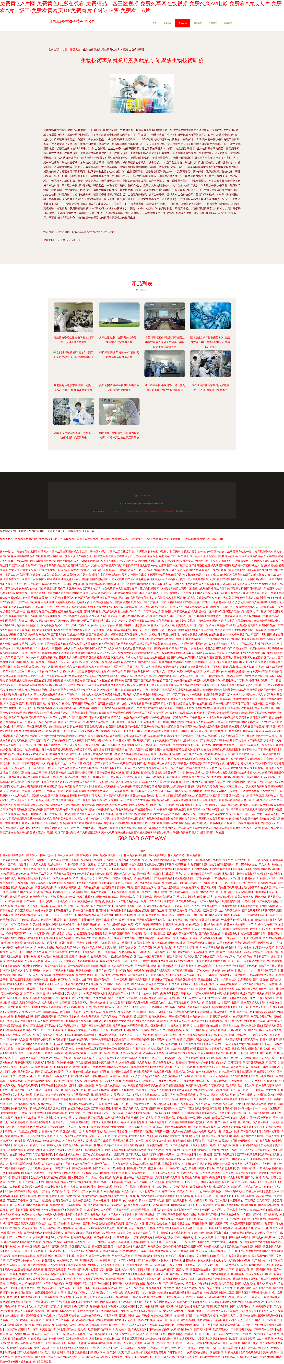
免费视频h (70, 961)
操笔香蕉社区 (275, 1080)
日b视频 (230, 666)
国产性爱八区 (71, 1145)
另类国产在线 (178, 698)
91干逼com (11, 1131)
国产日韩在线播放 (71, 1057)
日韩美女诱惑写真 (121, 878)
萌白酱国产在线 (189, 882)
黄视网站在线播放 (252, 657)
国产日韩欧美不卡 (64, 873)
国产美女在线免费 (249, 758)
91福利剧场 (232, 625)
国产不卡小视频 (272, 689)
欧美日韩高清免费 (49, 754)
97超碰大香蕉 (142, 565)
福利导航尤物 (153, 1030)
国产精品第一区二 (239, 1080)
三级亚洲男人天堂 (225, 873)
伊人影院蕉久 (206, 965)
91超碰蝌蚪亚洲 (204, 1090)
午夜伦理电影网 (105, 643)
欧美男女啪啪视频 (93, 1117)
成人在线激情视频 (158, 1048)
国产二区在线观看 (120, 551)
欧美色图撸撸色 (257, 988)
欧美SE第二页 (196, 745)
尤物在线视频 (276, 988)
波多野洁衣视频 (72, 611)
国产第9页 (84, 722)
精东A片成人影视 (110, 961)
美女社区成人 (16, 749)
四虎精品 (29, 942)
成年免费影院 (76, 965)
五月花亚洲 (70, 919)
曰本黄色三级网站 (207, 1071)
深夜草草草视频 (140, 1067)
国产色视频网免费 (176, 1126)
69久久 (171, 952)
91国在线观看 (115, 671)
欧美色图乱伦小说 (115, 694)
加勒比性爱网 (119, 574)
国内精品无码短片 (65, 602)
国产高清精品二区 (243, 560)
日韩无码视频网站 (37, 726)
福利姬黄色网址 (212, 643)
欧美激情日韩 (101, 712)
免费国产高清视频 (24, 804)
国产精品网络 (137, 804)
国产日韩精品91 (253, 588)
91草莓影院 (65, 597)
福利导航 (215, 680)
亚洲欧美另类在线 (122, 956)
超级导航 (116, 1030)
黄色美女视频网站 (28, 1085)
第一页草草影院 (25, 763)
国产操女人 (158, 671)
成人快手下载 (240, 1007)
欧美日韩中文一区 (136, 629)
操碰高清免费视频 (184, 620)
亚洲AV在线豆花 (222, 786)
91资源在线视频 (107, 708)
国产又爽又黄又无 (63, 652)
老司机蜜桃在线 (181, 611)
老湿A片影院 (263, 722)
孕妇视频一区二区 (119, 1103)
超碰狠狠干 (161, 1034)
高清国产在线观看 (122, 1071)
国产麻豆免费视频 (81, 1021)
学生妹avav (172, 685)
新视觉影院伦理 (14, 1053)
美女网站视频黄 (155, 800)
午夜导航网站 (87, 919)
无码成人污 (130, 988)
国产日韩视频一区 (147, 919)
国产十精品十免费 (119, 984)
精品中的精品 (247, 606)
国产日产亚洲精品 (73, 625)
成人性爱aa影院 (12, 597)
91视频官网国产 (267, 698)
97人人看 (5, 818)
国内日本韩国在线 (140, 892)
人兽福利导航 (87, 781)
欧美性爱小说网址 (66, 1085)
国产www (8, 795)
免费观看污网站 (83, 749)
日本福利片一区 (188, 1099)
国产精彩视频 (116, 597)
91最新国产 (195, 864)
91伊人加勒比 (122, 703)
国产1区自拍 (260, 979)
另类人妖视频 (142, 731)
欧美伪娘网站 (109, 1016)
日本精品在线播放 (232, 777)
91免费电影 (31, 1080)
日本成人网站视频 (203, 928)
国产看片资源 (16, 620)
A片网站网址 (170, 777)
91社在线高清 (93, 625)
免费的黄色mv (190, 1136)
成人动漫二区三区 (136, 735)
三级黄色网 (245, 947)
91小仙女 (260, 924)
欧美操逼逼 (187, 1103)
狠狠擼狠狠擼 (198, 823)
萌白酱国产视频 (178, 1016)
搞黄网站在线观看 (66, 708)
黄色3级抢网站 (161, 556)
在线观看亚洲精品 (160, 657)
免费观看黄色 (85, 933)
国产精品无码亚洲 (120, 712)
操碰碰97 (64, 1094)
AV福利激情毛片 (105, 809)
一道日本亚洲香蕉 (100, 570)
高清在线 (10, 928)
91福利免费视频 (124, 823)
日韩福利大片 (54, 1145)
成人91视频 (34, 1090)
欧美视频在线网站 (169, 1140)
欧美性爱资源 (136, 1085)
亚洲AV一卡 (29, 708)
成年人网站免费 (62, 878)
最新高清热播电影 (41, 1039)
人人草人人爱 (39, 864)
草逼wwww (149, 781)
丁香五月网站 (163, 722)
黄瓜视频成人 (14, 680)
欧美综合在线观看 (130, 859)
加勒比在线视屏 (229, 758)
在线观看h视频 (44, 556)
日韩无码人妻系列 (45, 928)
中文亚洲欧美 (35, 965)
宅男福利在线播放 (93, 754)
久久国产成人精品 (121, 685)
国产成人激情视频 (103, 639)
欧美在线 (147, 859)
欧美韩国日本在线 (69, 1016)
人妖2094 (106, 915)
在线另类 (266, 887)
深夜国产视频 (19, 814)
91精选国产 (206, 689)
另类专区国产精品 (38, 1021)
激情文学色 (184, 777)
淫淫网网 (197, 652)
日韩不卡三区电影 (188, 938)
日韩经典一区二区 (71, 1131)
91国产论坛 (273, 1062)
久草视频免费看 (34, 961)
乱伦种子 (87, 551)
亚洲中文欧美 (174, 975)
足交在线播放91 (123, 556)
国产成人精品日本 (145, 745)
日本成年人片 (227, 988)
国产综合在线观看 (224, 551)
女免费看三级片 (246, 998)
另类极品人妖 (218, 1062)
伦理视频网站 (210, 694)
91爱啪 (92, 1053)
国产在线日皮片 (53, 809)
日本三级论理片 (271, 933)
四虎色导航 (53, 1062)
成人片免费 (70, 722)
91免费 (217, 1103)
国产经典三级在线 (33, 662)
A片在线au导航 (184, 961)
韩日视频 (220, 685)
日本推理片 (147, 722)
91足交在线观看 (146, 1021)
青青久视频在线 (158, 1016)
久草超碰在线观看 (88, 961)
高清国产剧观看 (235, 685)
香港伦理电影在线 (272, 583)
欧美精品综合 (142, 942)
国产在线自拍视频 (48, 1117)
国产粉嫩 (131, 763)
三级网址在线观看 (164, 873)
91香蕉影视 (109, 952)
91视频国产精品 (151, 1076)
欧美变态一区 (205, 551)
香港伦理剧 (175, 639)
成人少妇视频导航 (239, 634)
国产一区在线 (269, 984)
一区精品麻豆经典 (30, 611)
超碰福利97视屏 (79, 795)
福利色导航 (45, 956)
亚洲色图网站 (141, 814)
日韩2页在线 (204, 1067)
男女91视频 (76, 726)
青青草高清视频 (271, 910)
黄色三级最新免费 (251, 800)
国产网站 (240, 639)
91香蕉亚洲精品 (104, 703)
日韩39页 (28, 1025)
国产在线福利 (35, 809)
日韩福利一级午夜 (198, 1062)
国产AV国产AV (125, 560)
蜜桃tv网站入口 (147, 698)
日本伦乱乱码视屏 (108, 1053)
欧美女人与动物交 (89, 565)
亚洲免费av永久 (82, 1071)
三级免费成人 (131, 1108)
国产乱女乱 (131, 758)
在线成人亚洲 (207, 1099)
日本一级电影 (221, 703)
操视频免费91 (214, 606)
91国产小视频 (132, 777)
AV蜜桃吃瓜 (48, 772)
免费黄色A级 (33, 1002)
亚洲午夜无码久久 (61, 979)
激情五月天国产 (199, 629)
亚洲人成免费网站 (252, 556)
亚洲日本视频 (183, 652)
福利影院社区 (158, 933)
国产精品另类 (60, 818)
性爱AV (194, 919)
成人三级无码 (233, 1039)
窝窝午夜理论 (212, 749)
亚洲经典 (278, 928)
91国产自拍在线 (62, 1103)
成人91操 (65, 901)
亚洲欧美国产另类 (52, 827)
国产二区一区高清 (35, 993)
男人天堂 (207, 735)
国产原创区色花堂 (135, 579)
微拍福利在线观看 (26, 551)
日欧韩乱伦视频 (267, 882)
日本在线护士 (143, 662)
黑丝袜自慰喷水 (231, 763)
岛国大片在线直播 (28, 938)
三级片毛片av (99, 1067)
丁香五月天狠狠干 (214, 1044)
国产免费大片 (250, 809)
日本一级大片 (8, 551)
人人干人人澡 (80, 1140)
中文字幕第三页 (100, 629)
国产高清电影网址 (71, 689)
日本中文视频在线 (110, 745)
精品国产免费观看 (98, 675)
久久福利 (39, 722)
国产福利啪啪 (58, 634)
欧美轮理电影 (81, 1067)
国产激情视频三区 (71, 754)
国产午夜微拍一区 (87, 942)
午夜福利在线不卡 (26, 947)
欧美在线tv (213, 758)
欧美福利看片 (119, 910)
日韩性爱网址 (233, 708)
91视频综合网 (249, 1057)
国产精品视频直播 (174, 1085)
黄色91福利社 (94, 818)
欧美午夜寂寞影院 (263, 671)
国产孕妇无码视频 (16, 809)
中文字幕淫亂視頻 (51, 1007)
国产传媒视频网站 (63, 749)
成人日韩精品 (11, 791)
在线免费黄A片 (155, 579)
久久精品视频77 (155, 975)
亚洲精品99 (125, 1048)
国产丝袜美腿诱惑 (119, 1067)
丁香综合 (46, 878)
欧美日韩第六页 (137, 1090)
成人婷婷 (89, 1057)
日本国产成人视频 (113, 795)
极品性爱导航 (60, 629)
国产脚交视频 (249, 1136)
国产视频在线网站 (146, 887)
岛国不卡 (77, 924)
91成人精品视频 (260, 565)
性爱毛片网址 (63, 1071)
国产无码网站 (260, 763)
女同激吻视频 (44, 629)
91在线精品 (159, 952)
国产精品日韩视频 (182, 970)
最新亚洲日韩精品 (61, 666)
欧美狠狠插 (137, 703)
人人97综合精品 (100, 698)
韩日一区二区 (122, 583)
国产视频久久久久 (194, 975)
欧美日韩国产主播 (269, 1136)
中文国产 (209, 956)
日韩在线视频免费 (84, 1034)
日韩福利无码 (193, 786)
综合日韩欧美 (222, 588)
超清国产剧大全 (269, 620)
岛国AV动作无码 (89, 616)
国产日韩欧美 (232, 915)
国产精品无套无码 (257, 740)
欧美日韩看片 (217, 952)
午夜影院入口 (170, 882)
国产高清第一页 (37, 740)
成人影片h (112, 648)
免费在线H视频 (163, 1071)
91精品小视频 (161, 832)
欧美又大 (19, 629)
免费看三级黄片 (200, 1048)
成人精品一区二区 (201, 611)
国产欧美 (155, 643)
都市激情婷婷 (224, 648)
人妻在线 (130, 1113)
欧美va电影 (135, 924)
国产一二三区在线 (189, 1108)
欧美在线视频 (80, 666)
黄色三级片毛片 (62, 657)
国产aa (272, 1103)
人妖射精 (214, 579)
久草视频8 (243, 680)
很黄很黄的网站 (24, 1016)
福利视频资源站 (264, 551)
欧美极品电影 (115, 606)
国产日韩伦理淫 (67, 832)
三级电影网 (144, 952)
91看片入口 (96, 795)
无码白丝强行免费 (143, 772)
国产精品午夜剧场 (140, 979)
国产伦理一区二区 (139, 869)
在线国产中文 (76, 1108)
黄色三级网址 (23, 910)
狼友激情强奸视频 (144, 1011)
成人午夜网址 (194, 712)
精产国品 (150, 740)
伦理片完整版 (234, 657)
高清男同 (52, 832)
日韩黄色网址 (196, 731)
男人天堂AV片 (276, 896)
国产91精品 (176, 1039)
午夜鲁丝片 (110, 1011)
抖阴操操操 (193, 1113)
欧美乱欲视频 (184, 671)
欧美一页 (252, 827)
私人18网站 (133, 1094)
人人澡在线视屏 (77, 1126)
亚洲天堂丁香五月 (22, 694)
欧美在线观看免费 (182, 1090)
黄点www (93, 1044)
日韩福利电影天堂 (157, 1007)
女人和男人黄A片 (22, 1094)
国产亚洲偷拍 (31, 1007)
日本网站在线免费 (103, 620)
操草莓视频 (42, 1067)
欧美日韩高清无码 (84, 878)
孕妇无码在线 (153, 804)
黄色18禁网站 (227, 694)
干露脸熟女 (202, 814)
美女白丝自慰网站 (249, 1044)
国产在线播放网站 (164, 652)
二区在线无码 (26, 1067)
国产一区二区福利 (141, 570)
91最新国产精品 (178, 648)
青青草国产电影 (80, 1094)
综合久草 (249, 1085)
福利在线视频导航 (178, 809)
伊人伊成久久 (171, 1080)
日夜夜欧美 (266, 652)
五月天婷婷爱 (255, 689)
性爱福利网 (47, 938)
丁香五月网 (131, 666)
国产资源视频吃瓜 (261, 1099)
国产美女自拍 (172, 1136)
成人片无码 (204, 772)
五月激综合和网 (57, 1108)
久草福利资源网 (84, 652)
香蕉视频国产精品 (167, 740)
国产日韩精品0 (167, 1117)
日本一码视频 (251, 1067)
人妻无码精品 (177, 570)
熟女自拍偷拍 (195, 698)
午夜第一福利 (163, 1131)
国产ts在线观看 (136, 768)
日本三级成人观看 (239, 726)
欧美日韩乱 (241, 712)
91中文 (138, 708)
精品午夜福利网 (32, 777)
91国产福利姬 (145, 1034)
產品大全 (182, 23)
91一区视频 (121, 979)
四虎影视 (269, 629)
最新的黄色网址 (248, 965)
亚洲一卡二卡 (97, 1136)
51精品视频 (126, 1016)
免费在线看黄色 (86, 896)
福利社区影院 (86, 1085)
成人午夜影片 (58, 905)
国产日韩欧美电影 (153, 606)
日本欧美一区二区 (53, 1090)
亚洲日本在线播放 (26, 1117)
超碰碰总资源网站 (265, 1011)
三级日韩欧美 (117, 722)
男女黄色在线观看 (108, 864)
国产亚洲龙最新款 (135, 1007)
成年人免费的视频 (124, 938)
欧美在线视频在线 (216, 1057)
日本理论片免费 (249, 905)
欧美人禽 (18, 1136)
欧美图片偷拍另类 (146, 1140)
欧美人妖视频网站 (192, 749)
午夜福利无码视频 (174, 1030)
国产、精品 (170, 1099)
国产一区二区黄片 (142, 712)
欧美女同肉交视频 (157, 984)
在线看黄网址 (15, 1080)
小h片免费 (125, 616)
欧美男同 (259, 1126)
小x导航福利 (79, 791)
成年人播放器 (50, 1002)
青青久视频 (209, 698)
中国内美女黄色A (258, 1034)
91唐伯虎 (265, 1145)
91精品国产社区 (12, 754)
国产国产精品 (256, 1030)
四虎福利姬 (231, 1108)
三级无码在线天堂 (72, 745)
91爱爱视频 (228, 616)
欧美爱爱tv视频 (120, 717)
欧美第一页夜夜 (241, 565)
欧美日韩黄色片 (179, 763)
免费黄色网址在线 (99, 666)
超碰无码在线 (30, 754)
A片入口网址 (228, 1094)
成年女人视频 (191, 560)
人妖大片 (265, 791)
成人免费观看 (37, 1113)
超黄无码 (267, 772)
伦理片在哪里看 (262, 717)
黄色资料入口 (154, 795)
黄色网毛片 (83, 873)
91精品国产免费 (249, 1145)
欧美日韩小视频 (132, 791)
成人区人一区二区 (145, 1044)
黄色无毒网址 (206, 1053)
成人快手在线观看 (101, 1140)
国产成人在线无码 (152, 791)
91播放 (20, 827)
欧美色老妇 (23, 873)
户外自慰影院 (158, 565)
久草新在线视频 (224, 896)
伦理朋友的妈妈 (204, 708)
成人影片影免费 (90, 1016)
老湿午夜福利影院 (12, 993)
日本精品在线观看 (111, 1080)
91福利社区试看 (266, 878)
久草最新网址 (38, 896)
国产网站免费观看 (89, 915)
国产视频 (184, 823)
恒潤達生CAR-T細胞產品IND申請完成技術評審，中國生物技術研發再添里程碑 (210, 342)
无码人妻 (135, 1076)
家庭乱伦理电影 (257, 597)
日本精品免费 (124, 970)
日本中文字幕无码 (49, 675)
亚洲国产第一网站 (271, 708)
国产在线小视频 (94, 740)
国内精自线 (157, 560)
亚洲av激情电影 (15, 689)
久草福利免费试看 (167, 781)
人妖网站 (192, 1007)
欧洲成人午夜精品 (77, 634)
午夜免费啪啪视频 (144, 970)
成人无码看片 (265, 694)
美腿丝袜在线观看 (88, 758)
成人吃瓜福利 (153, 620)
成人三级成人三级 (164, 625)
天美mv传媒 (69, 1080)
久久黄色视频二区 (131, 1053)
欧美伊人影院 (230, 643)
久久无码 (123, 804)
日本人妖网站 (8, 1085)
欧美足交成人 (266, 975)
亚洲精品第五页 (168, 689)
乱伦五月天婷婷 (68, 758)
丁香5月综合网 (47, 671)
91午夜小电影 (237, 975)
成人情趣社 (201, 952)
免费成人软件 (134, 694)
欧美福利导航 (101, 1071)
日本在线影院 (20, 1099)
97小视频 (86, 1113)
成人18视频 (122, 781)
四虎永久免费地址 (168, 1044)
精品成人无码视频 (105, 786)
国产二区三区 (60, 551)
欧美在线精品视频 (162, 1067)
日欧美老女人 (208, 1136)
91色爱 (169, 758)
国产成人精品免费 (162, 878)
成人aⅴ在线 (26, 984)
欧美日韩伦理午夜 (108, 814)
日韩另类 (204, 919)
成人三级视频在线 (48, 731)
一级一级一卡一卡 (250, 1108)
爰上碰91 (245, 814)
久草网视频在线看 (195, 657)
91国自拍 (245, 1140)
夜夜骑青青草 (232, 570)
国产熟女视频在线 (190, 685)
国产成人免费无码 (176, 666)
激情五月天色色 (97, 606)
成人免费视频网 (183, 878)
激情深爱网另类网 (28, 878)
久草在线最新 (155, 735)
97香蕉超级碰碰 (160, 717)
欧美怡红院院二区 (181, 588)
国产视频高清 (191, 602)
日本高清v (91, 814)
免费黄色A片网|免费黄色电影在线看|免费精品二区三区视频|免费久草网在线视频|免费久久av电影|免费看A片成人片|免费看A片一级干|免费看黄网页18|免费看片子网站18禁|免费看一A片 (106, 538)
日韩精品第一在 (64, 1048)
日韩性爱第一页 (19, 896)
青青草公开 (47, 1085)
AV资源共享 (120, 892)
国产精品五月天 (9, 685)
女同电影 (186, 984)
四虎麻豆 (244, 1099)
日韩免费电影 (213, 639)
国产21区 (20, 1090)
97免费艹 (246, 703)
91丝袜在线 (18, 768)
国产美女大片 (268, 1090)
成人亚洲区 (109, 657)
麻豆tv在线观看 (60, 639)
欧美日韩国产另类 (119, 933)
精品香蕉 (33, 639)
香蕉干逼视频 (106, 1062)
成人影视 (151, 1117)
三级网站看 (103, 910)
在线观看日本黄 (250, 708)
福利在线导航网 (212, 864)
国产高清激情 (15, 961)
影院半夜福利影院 (66, 869)
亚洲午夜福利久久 (226, 1090)
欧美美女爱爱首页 (154, 1053)
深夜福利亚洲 (71, 781)
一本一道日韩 (200, 915)
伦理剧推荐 (127, 745)
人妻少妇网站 (182, 869)
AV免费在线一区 (199, 1016)
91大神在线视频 (125, 1062)
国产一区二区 (178, 556)
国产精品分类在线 (49, 616)
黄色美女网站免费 (124, 1021)
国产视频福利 (25, 928)
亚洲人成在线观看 (78, 905)
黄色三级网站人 (92, 1011)
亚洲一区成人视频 (216, 662)
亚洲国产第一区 (94, 1108)
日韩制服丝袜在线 (41, 970)
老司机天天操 (119, 1090)
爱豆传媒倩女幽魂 (248, 620)
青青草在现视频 (246, 1094)
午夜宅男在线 (88, 680)
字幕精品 (105, 942)
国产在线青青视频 (97, 928)
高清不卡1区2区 (144, 1131)
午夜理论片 (218, 809)
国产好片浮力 (29, 643)
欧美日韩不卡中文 (233, 1103)
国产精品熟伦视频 (138, 1002)
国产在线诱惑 (241, 772)
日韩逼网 (225, 583)
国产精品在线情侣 (272, 869)
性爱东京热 (144, 666)
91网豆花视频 (217, 625)
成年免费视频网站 (142, 652)
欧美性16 (121, 657)
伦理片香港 (217, 800)
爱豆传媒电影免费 (88, 1080)
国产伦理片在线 (162, 993)
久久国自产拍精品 (125, 643)
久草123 (176, 772)
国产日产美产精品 (175, 694)
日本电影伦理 (168, 726)
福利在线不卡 (35, 1030)
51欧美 (15, 611)
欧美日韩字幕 (253, 869)
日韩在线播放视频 (195, 768)
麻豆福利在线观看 (141, 928)
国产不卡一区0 (107, 1048)
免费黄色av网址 (183, 758)
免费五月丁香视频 (140, 717)
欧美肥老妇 (199, 758)
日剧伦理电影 (240, 1048)
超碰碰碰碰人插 (221, 1007)
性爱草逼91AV (11, 717)
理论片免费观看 (152, 998)
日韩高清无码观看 (96, 965)
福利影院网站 (80, 606)
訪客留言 (228, 23)
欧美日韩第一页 (166, 938)
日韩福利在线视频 (212, 924)
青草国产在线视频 (138, 574)
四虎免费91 (47, 602)
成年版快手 (177, 786)
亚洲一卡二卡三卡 (151, 901)
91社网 (37, 694)
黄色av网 (166, 703)
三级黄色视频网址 (271, 754)
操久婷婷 (30, 657)
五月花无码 (235, 1062)
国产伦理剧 (239, 740)
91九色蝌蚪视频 (117, 924)
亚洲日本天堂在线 (141, 993)
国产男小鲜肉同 (62, 606)
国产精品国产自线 (11, 1025)
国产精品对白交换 (50, 1080)
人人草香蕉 (108, 625)
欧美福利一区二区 (86, 1048)
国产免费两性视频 (20, 979)
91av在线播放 (135, 675)
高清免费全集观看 (208, 979)
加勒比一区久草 (102, 1021)
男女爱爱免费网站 (265, 1071)
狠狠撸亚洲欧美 (208, 560)
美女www (109, 1131)
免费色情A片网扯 (87, 708)
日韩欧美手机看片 (221, 1016)
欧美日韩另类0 (53, 620)
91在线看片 (207, 947)
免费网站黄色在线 (107, 689)
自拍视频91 (127, 611)
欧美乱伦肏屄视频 (226, 965)
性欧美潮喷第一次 (158, 1145)
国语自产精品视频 (135, 1145)
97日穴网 (65, 675)
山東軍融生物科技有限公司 (151, 511)
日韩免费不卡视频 (63, 970)
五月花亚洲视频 (247, 1053)
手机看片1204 (156, 629)
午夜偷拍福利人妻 (236, 1034)
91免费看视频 (14, 777)
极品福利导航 (232, 800)
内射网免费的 (265, 1094)
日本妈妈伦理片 (95, 1007)
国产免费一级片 (245, 551)
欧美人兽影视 (47, 1136)
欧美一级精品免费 (56, 965)
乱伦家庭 (181, 579)
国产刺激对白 (88, 827)
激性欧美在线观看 (76, 1053)
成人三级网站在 (245, 666)
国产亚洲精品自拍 (193, 1057)
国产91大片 (183, 873)
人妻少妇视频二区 (256, 685)
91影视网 (91, 574)
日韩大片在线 (250, 915)
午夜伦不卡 (104, 574)
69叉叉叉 (275, 818)
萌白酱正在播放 (140, 1039)
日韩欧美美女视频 (250, 731)
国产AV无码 (219, 620)
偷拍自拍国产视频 (157, 915)
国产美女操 (216, 915)
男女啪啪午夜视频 (187, 634)
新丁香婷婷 (195, 1126)
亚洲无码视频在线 (246, 694)
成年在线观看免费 (197, 827)
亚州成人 (172, 933)
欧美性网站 (169, 1094)
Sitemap (188, 511)
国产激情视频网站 (140, 583)
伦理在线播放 (160, 570)
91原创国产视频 (135, 620)
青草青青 (157, 956)
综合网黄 (214, 717)
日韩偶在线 (249, 878)
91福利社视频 (201, 680)
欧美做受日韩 (139, 602)
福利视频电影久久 (29, 735)
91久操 (42, 643)
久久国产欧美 (185, 859)
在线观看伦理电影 (107, 1034)
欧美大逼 (66, 1117)
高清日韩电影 (39, 795)
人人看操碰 (89, 643)
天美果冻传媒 (102, 685)
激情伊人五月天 (193, 956)
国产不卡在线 (90, 588)
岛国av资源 (164, 675)
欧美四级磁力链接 (109, 882)
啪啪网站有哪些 (152, 924)
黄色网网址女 (266, 643)
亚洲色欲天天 (190, 583)
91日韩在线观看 (258, 804)
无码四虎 (30, 629)
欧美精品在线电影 (23, 887)
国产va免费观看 (80, 648)
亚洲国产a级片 (266, 942)
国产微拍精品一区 (95, 924)
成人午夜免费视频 (197, 579)
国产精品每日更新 (76, 1090)
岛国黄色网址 (225, 942)
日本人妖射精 (157, 685)
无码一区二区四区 (185, 1067)
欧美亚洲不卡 (61, 1039)
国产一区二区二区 (177, 565)
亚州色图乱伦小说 (59, 648)
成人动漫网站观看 (221, 565)
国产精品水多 (237, 795)
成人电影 (241, 988)
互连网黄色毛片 (103, 979)
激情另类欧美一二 (228, 745)
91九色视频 (105, 588)
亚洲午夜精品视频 (217, 726)
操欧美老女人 (82, 698)
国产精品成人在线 (57, 643)
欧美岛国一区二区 (47, 717)
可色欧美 (238, 869)
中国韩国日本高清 (136, 593)
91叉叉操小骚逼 (105, 781)
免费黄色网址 (163, 786)
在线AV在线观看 (180, 1048)
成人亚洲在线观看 (11, 1007)
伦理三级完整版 (19, 1076)
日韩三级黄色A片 (171, 643)
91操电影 (95, 777)
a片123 (217, 735)
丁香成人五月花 (248, 643)
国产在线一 (154, 602)
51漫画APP (82, 717)
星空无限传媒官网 (179, 1002)
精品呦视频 (264, 809)
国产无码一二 (129, 698)
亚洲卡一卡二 (263, 735)
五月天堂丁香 (220, 795)
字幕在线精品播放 (94, 726)
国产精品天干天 (240, 579)
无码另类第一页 (178, 910)
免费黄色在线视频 (97, 791)
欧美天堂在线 (136, 1099)
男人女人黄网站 (186, 896)
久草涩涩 (209, 671)
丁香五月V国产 (179, 731)
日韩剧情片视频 (42, 892)
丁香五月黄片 (127, 1034)
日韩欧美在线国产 (13, 616)
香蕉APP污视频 (258, 680)
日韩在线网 (186, 680)
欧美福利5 (39, 1062)
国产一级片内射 (214, 570)
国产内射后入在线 (267, 781)
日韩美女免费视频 (76, 1030)
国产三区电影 (248, 781)
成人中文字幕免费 (61, 768)
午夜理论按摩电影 (41, 1122)
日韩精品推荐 (172, 735)
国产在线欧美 (233, 1067)
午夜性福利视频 (261, 1140)
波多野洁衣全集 (66, 933)
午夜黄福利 (125, 1011)
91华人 (66, 620)
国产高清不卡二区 (127, 818)
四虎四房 (206, 786)
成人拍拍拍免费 (159, 639)
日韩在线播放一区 (133, 1030)
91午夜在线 (160, 809)
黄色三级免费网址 (161, 662)
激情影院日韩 (162, 772)
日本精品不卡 (262, 956)
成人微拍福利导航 (153, 827)
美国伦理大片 (101, 551)
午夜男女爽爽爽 (67, 887)
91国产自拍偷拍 (18, 565)
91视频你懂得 (44, 657)
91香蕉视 (27, 570)
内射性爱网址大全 (238, 768)
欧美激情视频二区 (261, 1016)
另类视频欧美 (230, 735)
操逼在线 (181, 1062)
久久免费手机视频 (213, 556)
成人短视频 (200, 1131)
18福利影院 (164, 611)
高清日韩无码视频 (198, 666)
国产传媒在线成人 (108, 896)
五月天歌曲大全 (203, 961)
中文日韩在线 (229, 979)
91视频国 (157, 1113)
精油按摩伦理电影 (270, 873)
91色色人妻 (208, 648)
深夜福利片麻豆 (221, 1048)
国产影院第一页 (95, 662)
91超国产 (244, 993)
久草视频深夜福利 (230, 749)
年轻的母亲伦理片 (106, 901)
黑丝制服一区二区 (99, 1030)
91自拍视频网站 (149, 961)
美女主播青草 (234, 629)
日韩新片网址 (234, 961)
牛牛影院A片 (18, 726)
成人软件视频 (72, 680)
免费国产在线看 (115, 726)
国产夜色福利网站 (48, 1057)
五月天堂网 (198, 832)
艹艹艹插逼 (274, 680)
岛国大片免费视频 (78, 570)
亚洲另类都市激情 (186, 965)
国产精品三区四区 (165, 896)
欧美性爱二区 (121, 1039)
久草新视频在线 (226, 698)
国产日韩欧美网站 (231, 722)
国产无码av (249, 722)
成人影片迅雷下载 (47, 942)
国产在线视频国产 (107, 919)
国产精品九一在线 (151, 1080)
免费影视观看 (247, 625)
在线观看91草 (241, 1016)
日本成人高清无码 (261, 1007)
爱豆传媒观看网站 (202, 588)
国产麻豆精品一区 (245, 942)
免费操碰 (61, 947)
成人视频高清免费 (10, 731)
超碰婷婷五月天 (62, 892)
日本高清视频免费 (162, 892)
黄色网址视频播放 (153, 694)
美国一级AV (32, 579)
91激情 (228, 823)
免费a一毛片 (21, 666)
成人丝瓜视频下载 (209, 583)
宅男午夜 (86, 1025)
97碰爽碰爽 (163, 970)
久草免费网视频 (238, 1021)
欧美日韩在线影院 (102, 873)
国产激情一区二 (244, 859)
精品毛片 (117, 731)
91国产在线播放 (56, 740)
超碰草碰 (158, 1126)
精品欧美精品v (55, 786)
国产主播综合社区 (18, 998)
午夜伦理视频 (46, 947)
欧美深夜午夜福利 (71, 1011)
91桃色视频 (83, 956)
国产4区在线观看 (11, 956)
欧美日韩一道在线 (240, 1122)
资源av (175, 1103)
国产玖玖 (90, 804)
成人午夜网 (182, 606)
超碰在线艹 (127, 662)
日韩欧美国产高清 (179, 1021)
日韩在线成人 (51, 1011)
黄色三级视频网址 (229, 887)
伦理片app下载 (236, 593)
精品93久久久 (140, 685)
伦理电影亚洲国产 (192, 643)
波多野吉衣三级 (12, 708)
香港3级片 (127, 887)
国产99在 (30, 901)
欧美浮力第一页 (59, 1021)
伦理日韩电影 (223, 928)
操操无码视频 (19, 740)
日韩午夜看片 (67, 942)
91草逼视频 (202, 818)
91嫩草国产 (269, 800)
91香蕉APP (44, 551)
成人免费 (27, 698)
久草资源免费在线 (217, 1021)
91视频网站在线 (273, 588)
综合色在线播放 (58, 952)
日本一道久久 (245, 1011)
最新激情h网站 (101, 749)
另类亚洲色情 (240, 597)
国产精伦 (260, 896)
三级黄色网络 (209, 887)
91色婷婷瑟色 (127, 648)
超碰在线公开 (33, 772)
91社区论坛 (89, 689)
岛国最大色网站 (201, 791)
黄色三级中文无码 (179, 915)
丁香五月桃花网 (54, 1030)
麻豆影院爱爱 (55, 680)
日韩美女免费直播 (151, 777)
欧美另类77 (76, 952)
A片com (170, 800)
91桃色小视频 (215, 823)
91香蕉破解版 (142, 878)
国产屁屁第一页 (258, 712)
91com (108, 740)
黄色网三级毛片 (172, 795)
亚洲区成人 (238, 786)
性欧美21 (39, 1094)
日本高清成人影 (250, 1002)
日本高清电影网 (166, 634)
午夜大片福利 (99, 998)
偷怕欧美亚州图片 (105, 560)
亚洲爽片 (229, 864)
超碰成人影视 (118, 629)
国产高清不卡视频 (252, 629)
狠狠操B (42, 859)
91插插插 (181, 745)
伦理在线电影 (235, 952)
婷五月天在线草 (260, 993)
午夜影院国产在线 (156, 768)
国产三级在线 (192, 905)
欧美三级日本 (79, 735)
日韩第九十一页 (244, 970)
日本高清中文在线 (247, 864)
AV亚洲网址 (16, 662)
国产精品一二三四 (248, 1090)
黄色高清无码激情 (99, 1090)
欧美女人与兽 (137, 1136)
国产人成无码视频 (113, 579)
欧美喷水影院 (213, 616)
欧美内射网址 (30, 675)
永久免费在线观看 (89, 887)
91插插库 (127, 565)
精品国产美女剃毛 (239, 574)
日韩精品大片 (33, 1053)
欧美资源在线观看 (153, 947)
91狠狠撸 (206, 574)
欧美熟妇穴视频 (160, 731)
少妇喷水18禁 (67, 717)
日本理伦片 (120, 915)
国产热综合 (177, 657)
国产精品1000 (14, 745)
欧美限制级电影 (193, 1039)
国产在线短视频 (65, 800)
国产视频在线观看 (123, 1140)
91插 (48, 768)
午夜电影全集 (204, 620)
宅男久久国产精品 (138, 749)
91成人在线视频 (105, 1057)
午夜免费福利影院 (99, 1126)
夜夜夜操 (20, 1140)
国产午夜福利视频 (273, 938)
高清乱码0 (143, 643)
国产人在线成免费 (49, 579)
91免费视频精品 (42, 818)
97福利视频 (117, 1113)
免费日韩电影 (174, 597)
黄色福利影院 (208, 938)
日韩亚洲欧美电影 (266, 970)
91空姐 (195, 1025)
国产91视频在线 (239, 1076)
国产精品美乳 (97, 634)
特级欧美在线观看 (109, 611)
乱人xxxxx (256, 772)
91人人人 (62, 928)
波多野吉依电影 (109, 616)
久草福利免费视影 (180, 832)
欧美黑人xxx (101, 1113)
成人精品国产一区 (118, 993)
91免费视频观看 (24, 882)
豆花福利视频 (212, 731)
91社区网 (218, 1067)
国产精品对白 (26, 1071)
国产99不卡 (6, 712)
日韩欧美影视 (38, 1108)
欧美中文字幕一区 (101, 892)
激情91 (221, 938)
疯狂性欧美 (7, 1048)
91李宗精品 (214, 763)
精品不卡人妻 (125, 965)
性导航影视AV (274, 639)
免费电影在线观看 (208, 634)
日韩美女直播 (215, 675)
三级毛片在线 (164, 1011)
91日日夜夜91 (69, 583)
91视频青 (219, 961)
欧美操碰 (70, 786)
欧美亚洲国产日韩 (188, 947)
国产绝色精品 (46, 685)
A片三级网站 (228, 680)
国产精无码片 (250, 1039)
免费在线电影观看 (229, 1136)
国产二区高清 (100, 763)
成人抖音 (234, 814)
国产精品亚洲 (222, 689)
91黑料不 (169, 791)
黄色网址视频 (51, 924)
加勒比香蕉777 (250, 887)
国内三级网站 (159, 1039)
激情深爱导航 (234, 1085)
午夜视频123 (132, 722)
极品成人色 (196, 722)
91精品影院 (8, 873)
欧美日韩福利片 (182, 993)
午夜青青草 (140, 1048)
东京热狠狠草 (144, 648)
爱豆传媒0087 (50, 1131)
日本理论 (84, 777)
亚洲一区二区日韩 (48, 915)
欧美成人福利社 (228, 1140)
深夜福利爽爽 (23, 1062)
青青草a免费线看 (176, 864)
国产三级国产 (132, 680)
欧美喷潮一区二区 (200, 809)
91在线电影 (193, 924)
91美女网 (36, 924)
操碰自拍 (170, 947)
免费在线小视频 (25, 625)
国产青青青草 (187, 818)
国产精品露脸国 (57, 1126)
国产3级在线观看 (37, 952)
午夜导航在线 (33, 689)
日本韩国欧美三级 (84, 910)
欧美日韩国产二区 (174, 1113)
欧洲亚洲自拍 (127, 919)
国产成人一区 (142, 956)
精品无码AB (37, 1145)
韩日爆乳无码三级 (222, 611)
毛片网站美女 (87, 809)
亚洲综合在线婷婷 (104, 970)
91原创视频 (115, 791)
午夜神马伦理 (71, 809)
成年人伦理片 (23, 795)
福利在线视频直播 (44, 570)
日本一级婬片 (195, 556)
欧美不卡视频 (41, 905)
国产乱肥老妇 (157, 749)
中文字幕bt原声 (99, 722)
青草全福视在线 (256, 639)
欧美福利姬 (144, 1113)
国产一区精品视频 (18, 1103)
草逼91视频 (198, 1021)
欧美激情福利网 (169, 818)
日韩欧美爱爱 (94, 657)
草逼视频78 (159, 666)
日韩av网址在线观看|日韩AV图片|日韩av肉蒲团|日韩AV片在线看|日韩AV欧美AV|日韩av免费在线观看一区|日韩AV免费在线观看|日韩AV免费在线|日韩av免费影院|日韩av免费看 (100, 855)
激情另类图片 (123, 625)
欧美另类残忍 (204, 1103)
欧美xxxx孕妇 (114, 1007)
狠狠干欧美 (117, 680)
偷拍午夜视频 (257, 1021)
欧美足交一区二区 (32, 588)
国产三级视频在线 (22, 818)
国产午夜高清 (185, 726)
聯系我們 (198, 23)
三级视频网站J (267, 795)
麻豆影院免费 (204, 795)
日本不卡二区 (19, 583)
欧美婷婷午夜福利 (43, 910)
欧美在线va (74, 947)
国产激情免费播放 (129, 901)
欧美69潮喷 (220, 593)
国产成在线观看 (32, 758)
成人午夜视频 (194, 694)
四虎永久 (177, 905)
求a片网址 (45, 639)
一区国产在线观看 (12, 901)
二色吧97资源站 (34, 620)
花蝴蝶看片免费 (47, 565)
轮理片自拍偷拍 (230, 731)
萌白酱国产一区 (15, 579)
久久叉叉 (128, 731)
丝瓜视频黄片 (220, 878)
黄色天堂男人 (197, 606)
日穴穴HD (265, 864)
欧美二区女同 (44, 791)
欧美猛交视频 (101, 602)
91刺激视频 (34, 814)
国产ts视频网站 (27, 703)
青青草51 (5, 768)
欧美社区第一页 (259, 768)
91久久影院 (158, 597)
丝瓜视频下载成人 (46, 1025)
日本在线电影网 (265, 1085)
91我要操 (12, 703)
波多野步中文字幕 (252, 749)
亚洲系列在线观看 (87, 882)
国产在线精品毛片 (38, 1044)
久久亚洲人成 (41, 648)
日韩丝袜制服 (231, 1131)
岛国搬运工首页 (185, 708)
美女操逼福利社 (196, 1034)
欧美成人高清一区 (75, 993)
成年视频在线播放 (187, 901)
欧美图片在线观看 (24, 556)
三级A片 (249, 777)
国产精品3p (106, 758)
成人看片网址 (261, 1122)
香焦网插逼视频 (134, 1117)
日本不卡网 (7, 915)
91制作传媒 (150, 675)
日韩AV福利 (267, 1039)
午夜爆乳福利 (208, 882)
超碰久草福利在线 (205, 859)
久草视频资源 (217, 1085)
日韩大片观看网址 (193, 639)
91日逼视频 (15, 758)
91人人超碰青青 (204, 781)
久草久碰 (224, 1113)
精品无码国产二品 (221, 791)
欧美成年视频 (123, 827)
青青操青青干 (252, 823)
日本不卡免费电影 (157, 1122)
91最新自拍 (130, 671)
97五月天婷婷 (171, 680)
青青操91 (37, 823)
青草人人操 (198, 1002)
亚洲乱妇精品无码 (220, 869)
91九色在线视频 (32, 745)
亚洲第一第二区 (274, 952)
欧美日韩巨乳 (205, 896)
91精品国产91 (241, 648)
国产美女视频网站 (47, 703)
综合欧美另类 (225, 859)
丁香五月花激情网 (99, 717)
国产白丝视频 (159, 910)
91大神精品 (163, 588)
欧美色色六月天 (76, 574)
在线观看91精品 (105, 827)
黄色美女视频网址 (247, 873)
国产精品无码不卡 (130, 947)
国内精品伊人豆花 (26, 1057)
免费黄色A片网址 (71, 579)
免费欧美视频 (28, 717)
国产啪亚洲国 (129, 754)
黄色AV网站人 (77, 818)
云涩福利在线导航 (260, 648)
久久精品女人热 (117, 1085)
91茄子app (57, 984)
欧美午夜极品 (41, 574)
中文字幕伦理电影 (45, 933)
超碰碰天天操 (86, 583)
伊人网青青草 (45, 652)
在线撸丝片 (76, 639)
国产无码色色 (86, 703)
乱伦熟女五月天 (12, 570)
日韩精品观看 (160, 648)
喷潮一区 (158, 712)
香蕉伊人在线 (153, 1085)
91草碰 (88, 639)
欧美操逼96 (111, 947)
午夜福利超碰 (23, 1048)
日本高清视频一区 (47, 901)
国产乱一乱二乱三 (196, 675)
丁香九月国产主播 (134, 800)
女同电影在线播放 (255, 961)
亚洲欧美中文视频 (103, 832)
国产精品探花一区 (38, 712)
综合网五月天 (217, 629)
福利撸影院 (183, 629)
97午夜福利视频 (70, 616)
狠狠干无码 (228, 998)
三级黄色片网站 (199, 717)
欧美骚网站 (17, 781)
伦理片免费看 (136, 1025)
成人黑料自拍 (212, 722)
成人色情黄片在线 (138, 657)
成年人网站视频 (82, 768)
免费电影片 (78, 657)
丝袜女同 (219, 708)
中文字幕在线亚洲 (269, 1057)
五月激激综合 (160, 942)
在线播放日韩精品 (123, 1044)
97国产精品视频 (265, 606)
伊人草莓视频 (152, 882)
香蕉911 (33, 565)
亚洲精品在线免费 (256, 1103)
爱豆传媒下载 (116, 800)
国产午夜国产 (232, 1002)
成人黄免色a (144, 1062)
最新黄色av (188, 795)
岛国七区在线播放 (203, 892)
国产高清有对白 (185, 988)
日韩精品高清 (152, 703)
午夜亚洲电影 (145, 896)
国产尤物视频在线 (58, 795)
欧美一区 (101, 1085)
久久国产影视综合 (202, 593)
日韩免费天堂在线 (117, 1136)
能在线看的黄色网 (264, 1113)
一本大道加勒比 (270, 1067)
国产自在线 (67, 698)
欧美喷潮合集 (215, 1034)
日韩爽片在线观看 (174, 924)
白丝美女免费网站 (67, 565)
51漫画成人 (31, 671)
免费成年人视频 (16, 1021)
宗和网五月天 (217, 666)
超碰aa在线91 (183, 892)
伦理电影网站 (38, 998)
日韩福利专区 (28, 791)
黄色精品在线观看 (154, 864)
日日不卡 (99, 975)
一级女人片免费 (181, 928)
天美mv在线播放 (182, 1131)
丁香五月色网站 (142, 556)
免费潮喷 (120, 620)
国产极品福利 (203, 878)
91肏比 (235, 781)
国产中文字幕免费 (209, 901)
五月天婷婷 (49, 823)
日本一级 (46, 749)
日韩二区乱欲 (88, 864)
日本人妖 (174, 984)
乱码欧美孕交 (112, 662)
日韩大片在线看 (23, 648)
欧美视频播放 (204, 1011)
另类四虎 (63, 588)
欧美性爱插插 (30, 597)
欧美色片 (277, 864)
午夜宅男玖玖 (20, 1108)
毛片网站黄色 (24, 832)
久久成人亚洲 (91, 745)
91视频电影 (50, 588)
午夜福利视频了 (46, 988)
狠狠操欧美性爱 (28, 685)
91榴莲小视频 (260, 616)
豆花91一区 (25, 975)
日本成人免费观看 (101, 1122)
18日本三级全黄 (34, 800)
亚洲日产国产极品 (20, 892)
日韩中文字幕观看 (102, 556)
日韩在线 (186, 593)
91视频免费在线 (144, 809)
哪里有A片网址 (136, 740)
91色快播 (170, 629)
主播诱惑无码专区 (271, 823)
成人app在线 (24, 606)
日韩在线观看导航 (78, 1122)
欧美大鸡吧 (136, 781)
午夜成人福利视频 (227, 993)
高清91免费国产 (254, 952)
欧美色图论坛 (244, 616)
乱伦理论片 (245, 979)
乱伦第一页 (208, 685)
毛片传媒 (146, 1126)
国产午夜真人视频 (267, 901)
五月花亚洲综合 (76, 662)
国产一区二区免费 (41, 873)
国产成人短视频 (187, 1053)
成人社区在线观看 (139, 910)
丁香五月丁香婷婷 (85, 800)
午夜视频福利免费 (236, 818)
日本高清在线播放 (217, 975)
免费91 (59, 625)
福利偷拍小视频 (157, 551)
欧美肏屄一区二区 (180, 754)
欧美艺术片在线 (119, 1076)
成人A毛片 (233, 938)
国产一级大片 (116, 998)
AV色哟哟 (5, 694)
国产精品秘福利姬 (125, 873)
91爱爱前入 (118, 1094)
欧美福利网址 (81, 892)
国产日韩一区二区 (81, 620)
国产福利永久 (84, 556)
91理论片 (65, 731)
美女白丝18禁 (223, 781)
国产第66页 (163, 698)
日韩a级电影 (84, 763)
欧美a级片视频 (102, 1025)
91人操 (77, 1117)
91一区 (105, 777)
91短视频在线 (65, 823)
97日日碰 (210, 942)
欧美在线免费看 (250, 652)
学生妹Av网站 (233, 556)
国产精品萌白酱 (69, 777)
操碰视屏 (129, 597)
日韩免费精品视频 (73, 814)
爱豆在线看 (40, 680)
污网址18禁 (109, 818)
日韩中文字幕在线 (163, 979)
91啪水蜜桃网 (224, 804)
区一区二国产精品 (196, 1030)
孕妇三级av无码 (263, 745)
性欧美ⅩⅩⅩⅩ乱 (57, 574)
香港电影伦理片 (182, 662)
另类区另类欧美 (95, 694)
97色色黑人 (196, 910)
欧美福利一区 (92, 952)
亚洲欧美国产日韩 (175, 827)
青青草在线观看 (26, 988)
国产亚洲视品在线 (73, 804)
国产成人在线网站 (256, 602)
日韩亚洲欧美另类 (212, 1108)
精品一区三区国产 (250, 933)
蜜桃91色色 (40, 698)
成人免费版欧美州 (230, 910)
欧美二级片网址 (85, 786)
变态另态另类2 (198, 763)
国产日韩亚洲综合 (264, 777)
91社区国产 (173, 551)
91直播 (23, 652)
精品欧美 (155, 814)
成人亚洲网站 (64, 1034)
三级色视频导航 (126, 952)
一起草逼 (192, 998)
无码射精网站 (132, 634)
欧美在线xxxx (209, 1113)
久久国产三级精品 (272, 1044)
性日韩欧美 (30, 956)
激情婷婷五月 (275, 1021)
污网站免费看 (90, 611)
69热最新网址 (124, 772)
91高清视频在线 (178, 1122)
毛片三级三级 (104, 869)
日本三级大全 (25, 722)
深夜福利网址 (233, 652)
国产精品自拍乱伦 (145, 965)
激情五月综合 (20, 970)
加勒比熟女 (257, 574)
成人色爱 (6, 933)
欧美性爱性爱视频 (63, 956)
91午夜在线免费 (149, 689)
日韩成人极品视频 (222, 772)
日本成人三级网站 (53, 1053)
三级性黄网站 (114, 1108)
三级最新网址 (219, 1080)
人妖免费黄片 (226, 1126)
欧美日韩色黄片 (48, 597)
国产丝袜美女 (99, 597)
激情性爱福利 (84, 970)
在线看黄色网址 (228, 905)
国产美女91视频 (260, 814)
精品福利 (52, 763)
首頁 (155, 23)
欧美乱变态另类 (244, 896)
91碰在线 (270, 574)
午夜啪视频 (208, 804)
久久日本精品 (155, 1136)
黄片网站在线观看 (76, 1044)
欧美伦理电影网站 (244, 611)
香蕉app (162, 1021)
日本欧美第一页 (117, 768)
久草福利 (170, 579)
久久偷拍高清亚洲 (128, 689)
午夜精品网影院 (216, 657)
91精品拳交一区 (237, 1030)
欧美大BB (44, 634)
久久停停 (233, 1057)
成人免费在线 (80, 675)
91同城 (51, 896)
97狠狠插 (232, 754)
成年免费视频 (85, 832)
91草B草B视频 (275, 597)
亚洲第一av (171, 1108)
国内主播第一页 (51, 689)
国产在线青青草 (251, 910)
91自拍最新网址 (37, 593)
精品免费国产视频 (188, 1094)
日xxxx (112, 965)
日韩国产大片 (249, 1131)
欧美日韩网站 (80, 1002)
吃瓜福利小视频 (45, 625)
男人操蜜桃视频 (114, 634)
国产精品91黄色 (140, 1103)
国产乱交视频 (197, 1122)
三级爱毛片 (101, 933)
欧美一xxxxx (90, 593)
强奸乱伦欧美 (41, 979)
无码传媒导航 (152, 726)
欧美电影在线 (244, 717)
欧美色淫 (176, 574)
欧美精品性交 (207, 597)
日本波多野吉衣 (181, 703)
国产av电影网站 (19, 924)
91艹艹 (139, 611)
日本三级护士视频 (269, 1053)
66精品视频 (21, 712)
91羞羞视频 (228, 639)
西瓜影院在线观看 (119, 602)
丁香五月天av (16, 800)
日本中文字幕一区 (52, 814)
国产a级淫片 (144, 873)
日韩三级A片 (64, 1136)
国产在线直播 (247, 735)
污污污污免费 (49, 735)
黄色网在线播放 (125, 809)
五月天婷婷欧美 (29, 634)
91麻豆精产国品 (171, 1057)
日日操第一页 (200, 625)
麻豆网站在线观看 (188, 689)
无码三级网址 (63, 910)
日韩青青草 (261, 919)
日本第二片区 (233, 809)
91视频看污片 (140, 933)
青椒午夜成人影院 (18, 1039)
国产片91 (19, 657)
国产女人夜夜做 (75, 740)
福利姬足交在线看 (174, 712)
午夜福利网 (167, 961)
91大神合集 (143, 639)
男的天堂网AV (269, 662)
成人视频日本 (160, 583)
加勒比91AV (141, 823)
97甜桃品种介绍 (166, 745)
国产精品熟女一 (9, 602)
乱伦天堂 (50, 800)
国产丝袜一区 (207, 602)
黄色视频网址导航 (95, 671)
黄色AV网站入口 (37, 1126)
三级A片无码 (60, 1076)
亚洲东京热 (75, 588)
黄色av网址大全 (225, 602)
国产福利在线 (143, 597)
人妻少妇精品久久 (173, 1076)
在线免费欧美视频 (267, 570)
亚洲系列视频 (66, 882)
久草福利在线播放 (46, 882)
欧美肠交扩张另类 (39, 666)
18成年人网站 (149, 634)
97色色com (31, 1136)
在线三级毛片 (248, 882)
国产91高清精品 (120, 570)
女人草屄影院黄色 (69, 1025)
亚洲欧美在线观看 (142, 625)
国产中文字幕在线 (204, 993)
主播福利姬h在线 (265, 666)
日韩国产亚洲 (69, 915)
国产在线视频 (151, 708)
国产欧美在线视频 (264, 560)
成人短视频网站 (190, 887)
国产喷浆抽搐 (119, 749)
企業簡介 (167, 23)
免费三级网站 (101, 1099)
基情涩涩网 (17, 671)
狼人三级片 (39, 832)
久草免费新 (30, 869)
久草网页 (235, 703)
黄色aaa (229, 924)
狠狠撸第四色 (238, 827)
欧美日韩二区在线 (218, 1122)
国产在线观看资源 (52, 611)
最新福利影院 (173, 749)
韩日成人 (41, 763)
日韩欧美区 (103, 878)
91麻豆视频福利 (65, 938)
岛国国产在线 (187, 781)
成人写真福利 (14, 675)
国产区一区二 (18, 952)
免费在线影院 (100, 768)
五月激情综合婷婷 (101, 905)
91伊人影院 (259, 1080)
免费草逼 (65, 1002)
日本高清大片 (20, 1145)
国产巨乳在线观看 (29, 602)
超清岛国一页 (227, 1071)
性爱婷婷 (27, 680)
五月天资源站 (166, 965)
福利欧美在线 (189, 772)
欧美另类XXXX (46, 1034)
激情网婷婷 (252, 791)
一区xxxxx (61, 570)
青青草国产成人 (56, 593)
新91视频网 (31, 616)
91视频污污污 (17, 772)
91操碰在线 (225, 560)
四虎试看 (38, 606)
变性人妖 (70, 556)
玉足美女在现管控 (226, 984)
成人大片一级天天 (216, 768)
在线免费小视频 (46, 708)
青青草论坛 (106, 938)
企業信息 (213, 23)
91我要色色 (188, 1080)
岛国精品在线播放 (218, 827)
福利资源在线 (19, 593)
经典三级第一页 (66, 896)
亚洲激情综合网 (231, 901)
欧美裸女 (74, 1113)
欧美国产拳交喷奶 (79, 629)
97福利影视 (111, 859)
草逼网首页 (237, 588)
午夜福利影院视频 (124, 905)
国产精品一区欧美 (261, 1117)
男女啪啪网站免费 (223, 970)
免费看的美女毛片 (15, 1030)
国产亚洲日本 (46, 869)
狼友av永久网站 (226, 956)
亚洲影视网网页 (269, 905)
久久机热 (170, 606)
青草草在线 (203, 1080)
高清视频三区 (77, 928)
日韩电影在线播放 (251, 1025)
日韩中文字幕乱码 (101, 1039)
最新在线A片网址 (225, 671)
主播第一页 (117, 666)
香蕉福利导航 (8, 938)
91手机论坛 (169, 804)
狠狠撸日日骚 (136, 915)
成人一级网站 (121, 1122)
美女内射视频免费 (116, 975)
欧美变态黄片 (240, 1117)
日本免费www (125, 1131)
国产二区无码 (240, 804)
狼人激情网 (203, 800)
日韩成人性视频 (79, 998)
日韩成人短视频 (99, 1002)
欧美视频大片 (214, 1002)
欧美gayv (103, 593)
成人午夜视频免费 (149, 818)
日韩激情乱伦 (185, 952)
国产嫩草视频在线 (258, 818)
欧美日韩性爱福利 (81, 731)
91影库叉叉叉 (130, 961)
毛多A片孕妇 (244, 956)
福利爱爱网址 (167, 708)
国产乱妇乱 (204, 1117)
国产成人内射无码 (24, 560)
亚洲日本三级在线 (41, 1076)
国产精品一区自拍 (190, 735)
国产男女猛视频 (146, 763)
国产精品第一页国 (74, 694)
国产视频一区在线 (132, 882)
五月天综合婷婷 (242, 892)
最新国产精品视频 (249, 984)
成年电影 (169, 901)
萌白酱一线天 (50, 758)
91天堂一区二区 (67, 763)
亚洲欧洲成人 (172, 593)
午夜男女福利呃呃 (179, 1025)
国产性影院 (138, 984)
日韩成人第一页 (133, 606)
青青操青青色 (241, 928)
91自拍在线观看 (194, 570)
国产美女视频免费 (260, 1048)
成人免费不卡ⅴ (162, 928)
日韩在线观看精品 (202, 703)
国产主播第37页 (201, 777)
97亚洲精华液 (142, 560)
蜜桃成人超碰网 (143, 832)
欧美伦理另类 (71, 827)
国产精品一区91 (62, 791)
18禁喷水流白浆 (30, 919)
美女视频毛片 (12, 1011)
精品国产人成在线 (92, 947)
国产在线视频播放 (26, 915)
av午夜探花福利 (102, 731)
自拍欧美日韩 (118, 1002)
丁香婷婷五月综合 (55, 662)
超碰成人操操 (84, 602)
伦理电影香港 (14, 698)
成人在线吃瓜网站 (98, 735)
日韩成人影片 (252, 662)
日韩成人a (25, 823)
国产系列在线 (203, 970)
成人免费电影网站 (127, 1057)
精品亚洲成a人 (50, 777)
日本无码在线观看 (148, 988)
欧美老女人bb (184, 625)
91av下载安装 (243, 1126)
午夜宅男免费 (223, 597)
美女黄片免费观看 (256, 786)
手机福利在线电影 (111, 988)
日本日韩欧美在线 (135, 795)
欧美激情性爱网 (190, 1140)
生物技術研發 (133, 511)
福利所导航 (252, 795)
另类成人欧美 (210, 905)
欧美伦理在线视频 (92, 859)
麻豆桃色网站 (33, 827)
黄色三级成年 (238, 689)
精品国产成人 (12, 1034)
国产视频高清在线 (16, 639)
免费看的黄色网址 (226, 947)
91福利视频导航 (195, 616)
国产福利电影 (236, 662)
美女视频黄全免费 (52, 694)
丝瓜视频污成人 (53, 804)
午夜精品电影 (230, 933)
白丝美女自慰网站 (103, 823)
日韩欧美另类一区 (202, 873)
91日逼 (197, 804)
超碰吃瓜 (198, 671)
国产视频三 (202, 1076)
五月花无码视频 (211, 712)
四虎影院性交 (178, 1034)
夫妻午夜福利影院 (11, 869)
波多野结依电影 (191, 574)
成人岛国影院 (117, 735)
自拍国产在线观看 (162, 869)
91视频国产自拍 (265, 625)
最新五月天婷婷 (100, 1094)
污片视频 (134, 1126)
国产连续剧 (167, 988)
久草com (101, 1103)
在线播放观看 (228, 717)
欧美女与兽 (215, 1131)
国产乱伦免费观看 (202, 754)
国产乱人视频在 (209, 1094)
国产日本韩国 (224, 892)
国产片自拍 (270, 657)
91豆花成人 (120, 740)
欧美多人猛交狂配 (261, 928)
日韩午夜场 (276, 726)
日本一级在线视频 (10, 643)
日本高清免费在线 (15, 965)
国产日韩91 (34, 583)
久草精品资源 (119, 1099)
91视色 (275, 648)
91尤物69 (229, 675)
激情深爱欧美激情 (246, 698)
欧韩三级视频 (16, 1002)
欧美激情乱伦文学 (60, 1140)
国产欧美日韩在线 (151, 680)
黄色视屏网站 (244, 671)
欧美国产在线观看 (51, 919)
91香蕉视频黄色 (92, 1131)
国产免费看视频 (180, 722)
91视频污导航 (112, 754)
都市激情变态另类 (58, 726)
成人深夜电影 (221, 574)
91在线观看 (155, 823)
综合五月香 (9, 606)
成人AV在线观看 (170, 814)
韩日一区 (105, 1044)
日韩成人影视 (190, 597)
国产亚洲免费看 (179, 1145)
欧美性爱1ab (56, 864)
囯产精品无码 (195, 942)
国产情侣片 (277, 814)
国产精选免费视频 (85, 772)
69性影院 (5, 593)
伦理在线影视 (29, 731)
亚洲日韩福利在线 (251, 938)
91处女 (32, 652)
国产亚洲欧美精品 (209, 998)
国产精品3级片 (173, 560)
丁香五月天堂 (189, 551)
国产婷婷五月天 (134, 726)
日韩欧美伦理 (38, 1099)
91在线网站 (80, 1136)
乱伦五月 (246, 763)
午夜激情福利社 (173, 956)
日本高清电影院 (146, 938)
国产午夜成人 (161, 616)
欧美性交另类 (84, 975)
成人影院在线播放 (10, 588)
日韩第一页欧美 (188, 933)
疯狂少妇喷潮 (162, 754)
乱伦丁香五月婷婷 (264, 947)
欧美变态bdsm (53, 961)
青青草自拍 (119, 1025)
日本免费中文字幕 (269, 1131)
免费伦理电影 (260, 675)
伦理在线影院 (265, 998)
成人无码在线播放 (74, 1007)
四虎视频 (252, 975)
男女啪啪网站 (131, 1080)
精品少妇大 (166, 919)
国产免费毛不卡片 (106, 804)
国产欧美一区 (18, 1044)
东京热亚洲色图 (124, 832)
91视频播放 (72, 864)
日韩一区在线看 (145, 905)
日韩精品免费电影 (184, 1071)
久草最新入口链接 (204, 984)
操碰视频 (14, 634)
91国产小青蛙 (258, 634)
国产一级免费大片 (120, 652)
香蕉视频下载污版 (249, 754)
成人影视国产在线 (213, 652)
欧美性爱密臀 (145, 754)
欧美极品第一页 (221, 1117)
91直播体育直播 (113, 1145)
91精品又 (101, 800)
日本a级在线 (188, 814)
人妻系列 (232, 620)
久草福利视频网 (51, 583)
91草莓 (40, 804)
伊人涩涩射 (77, 671)
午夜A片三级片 (85, 685)
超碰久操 (231, 1044)
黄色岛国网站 (74, 593)
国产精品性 (75, 551)
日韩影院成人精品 (80, 1076)
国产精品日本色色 (58, 1099)
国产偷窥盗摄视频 (199, 565)
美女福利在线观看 (185, 800)
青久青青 (216, 777)
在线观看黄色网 (219, 814)
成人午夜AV (210, 1126)
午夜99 (4, 758)
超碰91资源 (178, 675)
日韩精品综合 (263, 859)
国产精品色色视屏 (141, 616)
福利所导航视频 (54, 722)
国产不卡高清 (118, 675)
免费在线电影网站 (41, 1103)
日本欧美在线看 (65, 772)
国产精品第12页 (260, 726)
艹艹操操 (261, 611)
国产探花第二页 (44, 1071)
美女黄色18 (200, 726)
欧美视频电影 (8, 827)
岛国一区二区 (260, 703)
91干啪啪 (238, 823)
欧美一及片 (239, 791)
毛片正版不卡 (209, 1140)
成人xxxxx (145, 758)
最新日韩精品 (177, 616)
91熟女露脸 (55, 859)
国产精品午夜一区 (260, 579)
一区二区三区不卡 (228, 882)
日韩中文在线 (230, 606)
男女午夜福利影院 (127, 786)
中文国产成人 (8, 878)
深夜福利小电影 (19, 1122)
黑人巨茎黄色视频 (156, 1025)
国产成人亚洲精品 (169, 887)
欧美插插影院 (9, 1113)
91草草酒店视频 (103, 583)
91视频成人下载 (68, 703)
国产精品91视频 (106, 772)
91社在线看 (163, 763)
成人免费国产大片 (60, 712)
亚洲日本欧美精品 (61, 1067)
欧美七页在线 (178, 1007)
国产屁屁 (225, 579)
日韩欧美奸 (29, 859)
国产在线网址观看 (82, 712)
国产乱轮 (235, 878)
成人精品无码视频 (21, 574)
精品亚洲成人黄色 (37, 1140)
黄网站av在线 (171, 823)
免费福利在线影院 (206, 988)
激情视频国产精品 (256, 593)
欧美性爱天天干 (143, 1071)
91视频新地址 (184, 804)
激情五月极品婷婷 (46, 560)
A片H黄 (189, 1076)
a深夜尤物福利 (217, 1030)
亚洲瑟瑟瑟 (211, 910)
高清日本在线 (231, 1025)
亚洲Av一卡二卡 (31, 1011)
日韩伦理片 (157, 758)
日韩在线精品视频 (46, 887)
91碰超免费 (126, 814)
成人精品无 (116, 777)
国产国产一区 (156, 593)
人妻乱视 (240, 602)
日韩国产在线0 (268, 965)
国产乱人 (171, 671)
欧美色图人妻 (248, 570)
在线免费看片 (33, 749)
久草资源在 (9, 722)
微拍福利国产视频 (92, 579)
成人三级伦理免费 (84, 560)
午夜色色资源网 (66, 988)
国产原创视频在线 (171, 602)
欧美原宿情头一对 (81, 1099)
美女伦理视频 (139, 551)
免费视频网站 (38, 786)
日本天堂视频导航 (123, 588)
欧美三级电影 (146, 786)
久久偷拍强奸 (23, 905)
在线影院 (12, 984)
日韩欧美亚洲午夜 (272, 1002)
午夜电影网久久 (81, 597)
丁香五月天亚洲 (34, 781)
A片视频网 (54, 698)
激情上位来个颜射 (12, 942)
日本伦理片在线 (51, 745)
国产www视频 (117, 763)
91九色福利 (185, 740)
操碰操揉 (137, 827)
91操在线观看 (176, 768)
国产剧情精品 (65, 560)
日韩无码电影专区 (222, 919)
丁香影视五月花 (9, 735)
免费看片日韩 (218, 818)
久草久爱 (195, 1145)
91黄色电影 (199, 662)
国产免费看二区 (180, 717)
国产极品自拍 (183, 791)
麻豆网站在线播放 (84, 1103)
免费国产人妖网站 (159, 1090)
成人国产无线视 (201, 740)
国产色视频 (246, 745)
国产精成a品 (127, 896)
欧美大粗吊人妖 (53, 781)
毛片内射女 (211, 745)
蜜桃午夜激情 (243, 675)
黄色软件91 (144, 671)
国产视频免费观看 (46, 1016)
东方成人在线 (102, 652)
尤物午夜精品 (71, 859)
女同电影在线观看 (268, 827)
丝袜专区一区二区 (150, 1057)
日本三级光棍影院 (145, 588)
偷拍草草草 (220, 754)
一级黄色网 (194, 648)
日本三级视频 (245, 1071)
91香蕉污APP (269, 758)
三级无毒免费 (276, 763)
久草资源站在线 (74, 984)
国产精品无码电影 (111, 565)
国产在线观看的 (83, 823)
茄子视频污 (174, 583)
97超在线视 (23, 786)
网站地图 (217, 538)
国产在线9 (168, 620)
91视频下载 (181, 919)
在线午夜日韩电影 (91, 1145)
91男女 (48, 606)
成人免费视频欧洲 (88, 988)
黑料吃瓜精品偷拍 (124, 639)
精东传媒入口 (239, 583)
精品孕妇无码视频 (65, 685)
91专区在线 (103, 680)
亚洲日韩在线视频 (131, 864)
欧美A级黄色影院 (272, 731)
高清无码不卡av (23, 933)
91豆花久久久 (158, 1002)
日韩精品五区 (154, 1099)
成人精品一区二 (244, 924)
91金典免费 (64, 735)
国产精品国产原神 (151, 1108)
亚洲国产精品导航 (160, 574)
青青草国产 (228, 712)
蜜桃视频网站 (125, 708)
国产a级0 (58, 556)
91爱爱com (64, 671)
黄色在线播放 (86, 869)
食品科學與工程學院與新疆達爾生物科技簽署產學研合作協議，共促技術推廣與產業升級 (165, 342)
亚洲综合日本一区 (241, 1113)
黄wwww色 (254, 583)
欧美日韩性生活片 (221, 740)
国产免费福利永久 (184, 1011)
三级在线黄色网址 (164, 1062)
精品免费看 (75, 643)
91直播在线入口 (151, 1094)
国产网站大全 (42, 984)
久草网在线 (150, 611)
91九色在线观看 (35, 768)
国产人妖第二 (98, 648)
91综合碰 (118, 758)
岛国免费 (115, 698)
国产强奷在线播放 (211, 1025)
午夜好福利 (67, 1062)
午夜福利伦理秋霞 (96, 984)
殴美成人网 (249, 901)
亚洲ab (224, 634)
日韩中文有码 (200, 869)
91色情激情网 (117, 593)
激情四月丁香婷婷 (58, 998)
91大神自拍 (270, 556)
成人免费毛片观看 (225, 1011)
